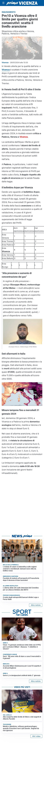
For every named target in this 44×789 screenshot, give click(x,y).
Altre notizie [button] (35, 605)
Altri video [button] (36, 736)
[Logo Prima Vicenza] (22, 3)
